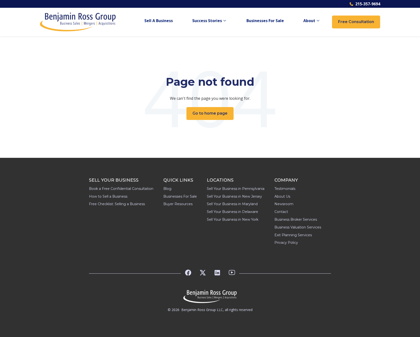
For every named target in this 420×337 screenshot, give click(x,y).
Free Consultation (356, 21)
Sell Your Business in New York (232, 219)
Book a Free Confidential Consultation (121, 188)
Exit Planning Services (293, 235)
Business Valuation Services (297, 227)
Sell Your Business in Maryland (232, 204)
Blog (167, 188)
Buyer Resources (177, 204)
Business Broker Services (295, 219)
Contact (281, 212)
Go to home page (210, 113)
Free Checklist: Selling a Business (117, 204)
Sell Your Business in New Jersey (234, 196)
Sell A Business (158, 20)
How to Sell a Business (108, 196)
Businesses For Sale (265, 20)
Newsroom (283, 204)
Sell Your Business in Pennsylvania (235, 188)
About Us (282, 196)
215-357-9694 (367, 4)
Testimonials (284, 188)
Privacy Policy (286, 242)
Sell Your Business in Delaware (232, 212)
